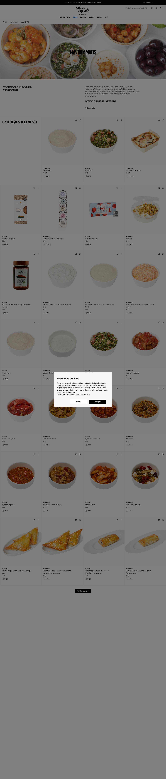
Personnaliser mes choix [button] (83, 394)
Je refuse (78, 402)
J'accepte (97, 402)
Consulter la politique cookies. (66, 394)
